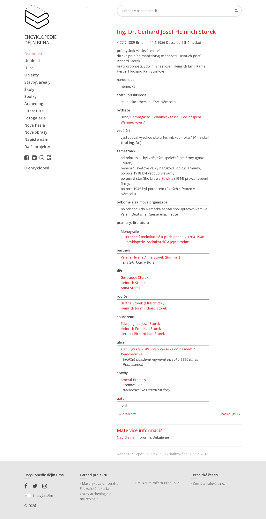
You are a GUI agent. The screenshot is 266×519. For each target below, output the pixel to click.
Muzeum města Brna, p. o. (158, 482)
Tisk (154, 453)
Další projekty (37, 146)
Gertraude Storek (134, 277)
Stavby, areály (37, 82)
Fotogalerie (35, 118)
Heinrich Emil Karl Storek (141, 328)
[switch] (27, 495)
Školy (29, 89)
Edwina (167, 178)
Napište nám (36, 139)
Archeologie (35, 103)
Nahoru (123, 453)
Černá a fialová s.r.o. (208, 483)
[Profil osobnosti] (50, 157)
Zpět (140, 453)
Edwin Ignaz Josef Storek (140, 323)
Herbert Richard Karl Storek (143, 333)
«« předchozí (128, 414)
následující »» (230, 414)
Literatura (34, 110)
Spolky (30, 96)
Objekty (31, 75)
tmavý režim (43, 495)
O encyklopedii (38, 168)
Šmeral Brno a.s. (134, 379)
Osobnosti (34, 53)
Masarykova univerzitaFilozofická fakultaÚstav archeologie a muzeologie (99, 491)
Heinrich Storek (133, 282)
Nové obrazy (35, 132)
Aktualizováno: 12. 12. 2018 (186, 453)
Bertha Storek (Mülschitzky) (143, 303)
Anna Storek (130, 287)
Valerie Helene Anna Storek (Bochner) (150, 257)
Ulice (28, 67)
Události (32, 60)
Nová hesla (34, 125)
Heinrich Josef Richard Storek (144, 308)
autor (121, 398)
